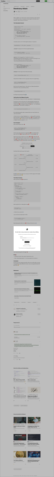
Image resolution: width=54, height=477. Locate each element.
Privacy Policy (34, 247)
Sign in (30, 245)
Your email (21, 236)
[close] (39, 227)
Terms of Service (30, 247)
